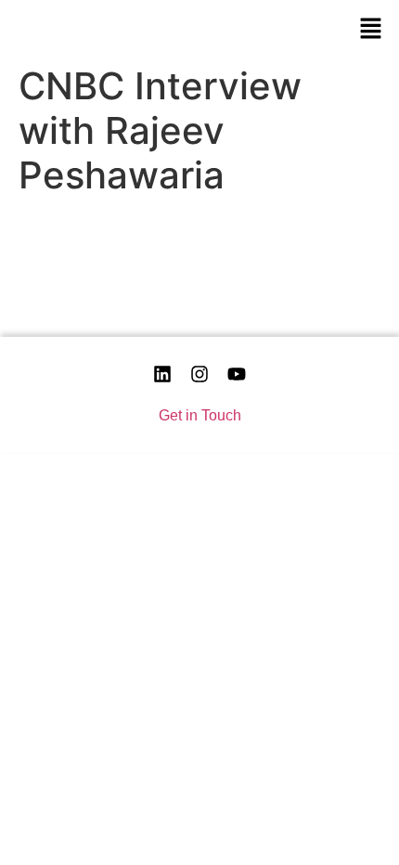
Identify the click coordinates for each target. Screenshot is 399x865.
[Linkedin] (162, 374)
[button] (371, 28)
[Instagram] (199, 374)
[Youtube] (236, 374)
